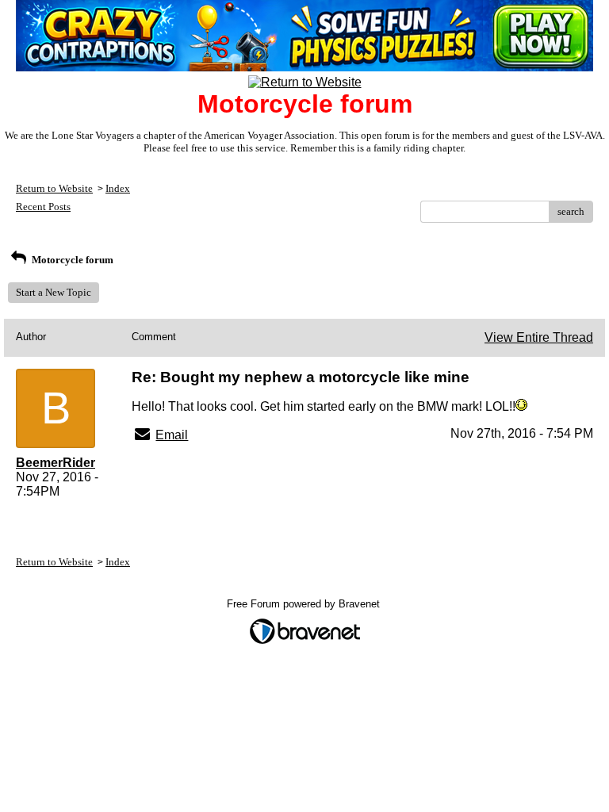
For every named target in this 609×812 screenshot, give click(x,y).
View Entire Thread (539, 337)
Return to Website (54, 188)
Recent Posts (43, 207)
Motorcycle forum (71, 260)
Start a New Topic (53, 292)
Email (171, 435)
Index (117, 188)
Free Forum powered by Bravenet (305, 604)
